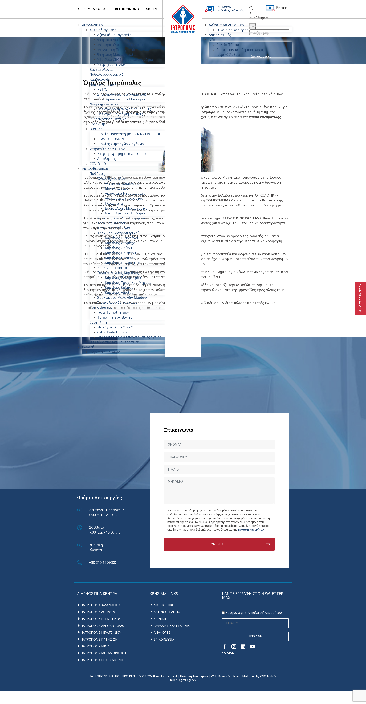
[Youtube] (252, 646)
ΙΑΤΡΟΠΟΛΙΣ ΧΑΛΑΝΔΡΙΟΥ (100, 605)
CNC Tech (266, 676)
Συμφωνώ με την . (254, 613)
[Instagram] (233, 646)
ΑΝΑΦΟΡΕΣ (162, 632)
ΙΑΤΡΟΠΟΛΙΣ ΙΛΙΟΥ (95, 646)
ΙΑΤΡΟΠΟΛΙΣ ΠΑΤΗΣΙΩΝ (99, 639)
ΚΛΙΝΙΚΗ (160, 619)
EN (155, 9)
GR (148, 9)
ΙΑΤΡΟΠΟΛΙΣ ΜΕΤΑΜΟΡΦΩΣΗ (103, 653)
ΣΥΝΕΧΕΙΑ (216, 544)
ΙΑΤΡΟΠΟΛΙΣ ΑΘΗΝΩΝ (98, 612)
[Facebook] (224, 646)
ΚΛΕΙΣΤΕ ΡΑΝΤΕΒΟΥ (360, 297)
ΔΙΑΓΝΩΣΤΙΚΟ (164, 605)
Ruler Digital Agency (183, 680)
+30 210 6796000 (92, 9)
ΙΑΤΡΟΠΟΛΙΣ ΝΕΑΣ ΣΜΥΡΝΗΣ (103, 660)
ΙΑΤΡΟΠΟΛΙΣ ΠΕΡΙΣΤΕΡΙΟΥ (101, 619)
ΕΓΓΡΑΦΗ (255, 636)
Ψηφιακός (224, 6)
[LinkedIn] (243, 646)
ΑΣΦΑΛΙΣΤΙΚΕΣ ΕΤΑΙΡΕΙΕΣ (172, 626)
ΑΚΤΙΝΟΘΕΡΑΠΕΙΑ (167, 612)
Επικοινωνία (128, 9)
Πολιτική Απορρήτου (251, 529)
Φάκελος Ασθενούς (231, 10)
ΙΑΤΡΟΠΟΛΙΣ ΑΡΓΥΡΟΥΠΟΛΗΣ (103, 626)
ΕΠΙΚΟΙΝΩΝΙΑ (164, 639)
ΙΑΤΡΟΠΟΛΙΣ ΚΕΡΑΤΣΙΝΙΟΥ (101, 632)
